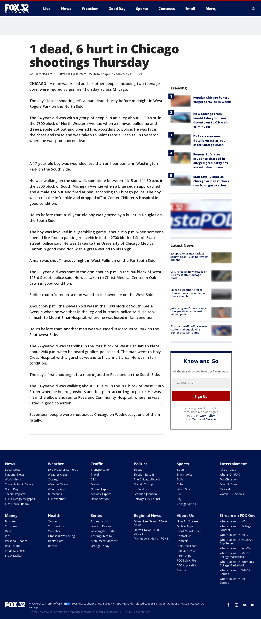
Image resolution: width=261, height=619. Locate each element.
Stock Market (13, 555)
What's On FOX (230, 474)
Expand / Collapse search (253, 9)
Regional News (147, 515)
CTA (93, 479)
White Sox (183, 489)
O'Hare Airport (100, 489)
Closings (53, 479)
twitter (244, 605)
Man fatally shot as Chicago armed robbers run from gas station (211, 181)
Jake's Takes (228, 469)
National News (14, 474)
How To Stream (187, 521)
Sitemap (182, 570)
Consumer (12, 526)
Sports (183, 463)
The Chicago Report (147, 479)
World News (13, 479)
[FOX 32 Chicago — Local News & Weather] (18, 9)
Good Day (11, 489)
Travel (95, 474)
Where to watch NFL (233, 521)
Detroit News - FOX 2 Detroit (148, 531)
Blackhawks (184, 474)
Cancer (52, 521)
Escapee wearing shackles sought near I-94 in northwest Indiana (189, 257)
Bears (181, 469)
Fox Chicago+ (229, 479)
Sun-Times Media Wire (42, 74)
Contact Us (184, 536)
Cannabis (54, 531)
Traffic (97, 463)
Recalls (52, 546)
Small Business (15, 551)
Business (11, 521)
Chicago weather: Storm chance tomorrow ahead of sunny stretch (188, 293)
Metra (95, 484)
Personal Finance (16, 541)
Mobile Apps (185, 526)
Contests (183, 541)
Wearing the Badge (103, 531)
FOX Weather (56, 499)
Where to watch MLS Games (233, 580)
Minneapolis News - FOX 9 (151, 538)
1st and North (100, 521)
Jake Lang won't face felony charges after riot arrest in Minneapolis (188, 311)
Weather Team (58, 484)
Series (96, 515)
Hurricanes (55, 494)
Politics (140, 463)
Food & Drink (228, 484)
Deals (8, 531)
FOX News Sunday (17, 504)
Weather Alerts (57, 474)
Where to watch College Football (235, 528)
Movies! (225, 489)
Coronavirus (56, 526)
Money (11, 515)
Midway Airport (101, 494)
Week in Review (101, 526)
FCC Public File (186, 560)
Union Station (100, 499)
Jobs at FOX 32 (186, 551)
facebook (228, 605)
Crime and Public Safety (72, 74)
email (253, 605)
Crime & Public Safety (19, 484)
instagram (236, 605)
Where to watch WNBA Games (235, 572)
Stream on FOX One (237, 515)
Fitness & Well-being (61, 536)
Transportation (101, 469)
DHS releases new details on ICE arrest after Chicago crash (209, 140)
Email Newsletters (189, 531)
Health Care (55, 541)
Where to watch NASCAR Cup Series (236, 541)
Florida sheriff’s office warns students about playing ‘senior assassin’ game (188, 329)
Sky (179, 499)
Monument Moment (104, 541)
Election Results (144, 474)
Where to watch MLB (234, 535)
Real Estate (12, 546)
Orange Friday (100, 546)
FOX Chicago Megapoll (20, 499)
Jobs (8, 536)
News (10, 463)
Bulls (180, 479)
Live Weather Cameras (63, 469)
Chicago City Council (147, 499)
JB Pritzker (140, 489)
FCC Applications (188, 565)
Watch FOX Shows (232, 494)
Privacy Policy (205, 415)
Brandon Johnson (145, 494)
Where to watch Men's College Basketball (234, 555)
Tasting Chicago (101, 536)
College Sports (186, 504)
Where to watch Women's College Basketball (237, 563)
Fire (179, 494)
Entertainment (233, 463)
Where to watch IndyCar (235, 548)
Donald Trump (143, 484)
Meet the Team (187, 546)
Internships (184, 555)
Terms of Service (204, 419)
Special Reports (15, 494)
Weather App (56, 489)
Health (54, 515)
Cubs (180, 484)
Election (139, 469)
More (210, 8)
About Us (185, 515)
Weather (56, 463)
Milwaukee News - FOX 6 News (150, 523)
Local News (12, 469)
